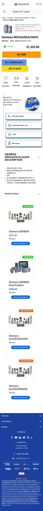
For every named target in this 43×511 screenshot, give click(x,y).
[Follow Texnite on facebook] (12, 437)
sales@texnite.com (23, 458)
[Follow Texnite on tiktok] (31, 437)
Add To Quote (15, 68)
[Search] (3, 11)
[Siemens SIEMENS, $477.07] (20, 216)
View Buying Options (20, 243)
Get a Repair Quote (14, 62)
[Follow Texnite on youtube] (16, 437)
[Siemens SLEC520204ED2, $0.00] (20, 321)
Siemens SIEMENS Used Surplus (19, 283)
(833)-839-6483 (22, 454)
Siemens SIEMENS (19, 231)
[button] (21, 157)
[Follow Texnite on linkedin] (20, 437)
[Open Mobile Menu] (3, 4)
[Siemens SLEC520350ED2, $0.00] (20, 371)
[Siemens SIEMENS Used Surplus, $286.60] (20, 267)
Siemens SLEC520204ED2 (18, 337)
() (40, 4)
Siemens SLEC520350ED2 (18, 387)
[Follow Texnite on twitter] (24, 437)
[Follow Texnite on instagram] (28, 437)
